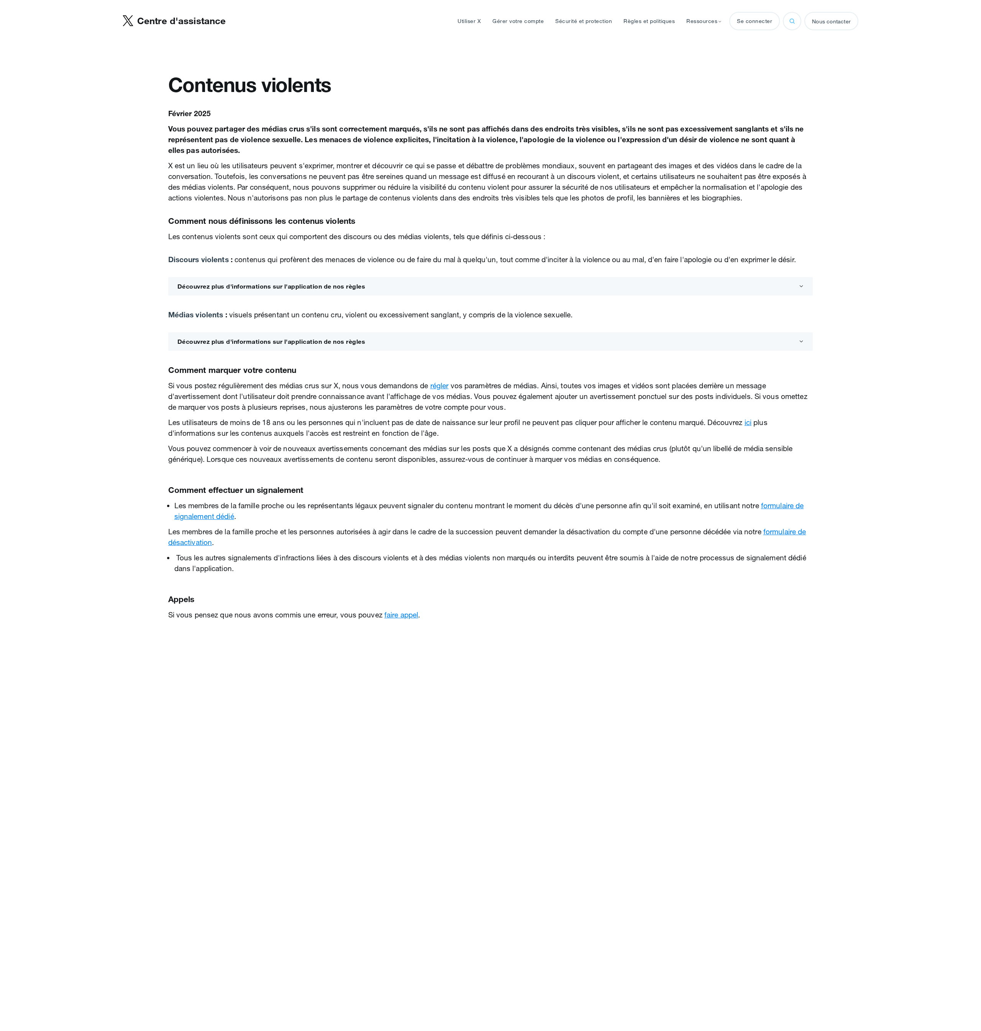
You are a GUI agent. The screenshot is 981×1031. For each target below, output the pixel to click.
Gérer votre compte (518, 21)
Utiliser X (469, 21)
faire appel (401, 614)
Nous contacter (831, 21)
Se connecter (754, 21)
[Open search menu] (792, 21)
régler (439, 385)
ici (748, 422)
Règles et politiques (649, 21)
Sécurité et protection (583, 21)
